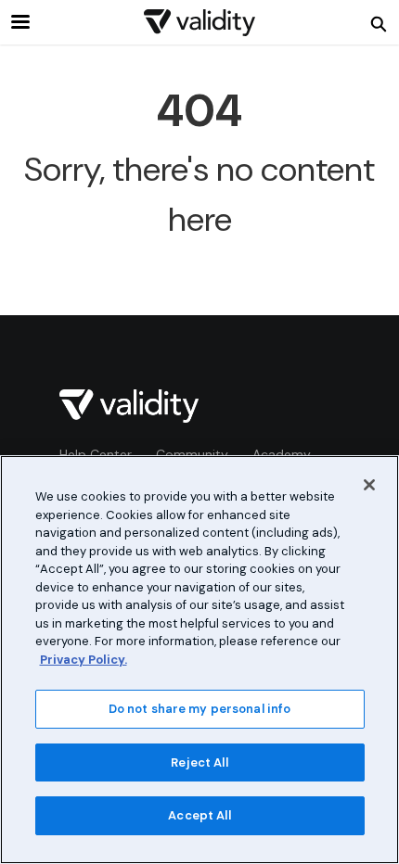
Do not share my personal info (200, 709)
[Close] (369, 484)
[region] (199, 659)
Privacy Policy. (83, 659)
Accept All (199, 815)
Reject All (199, 762)
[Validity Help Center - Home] (199, 22)
